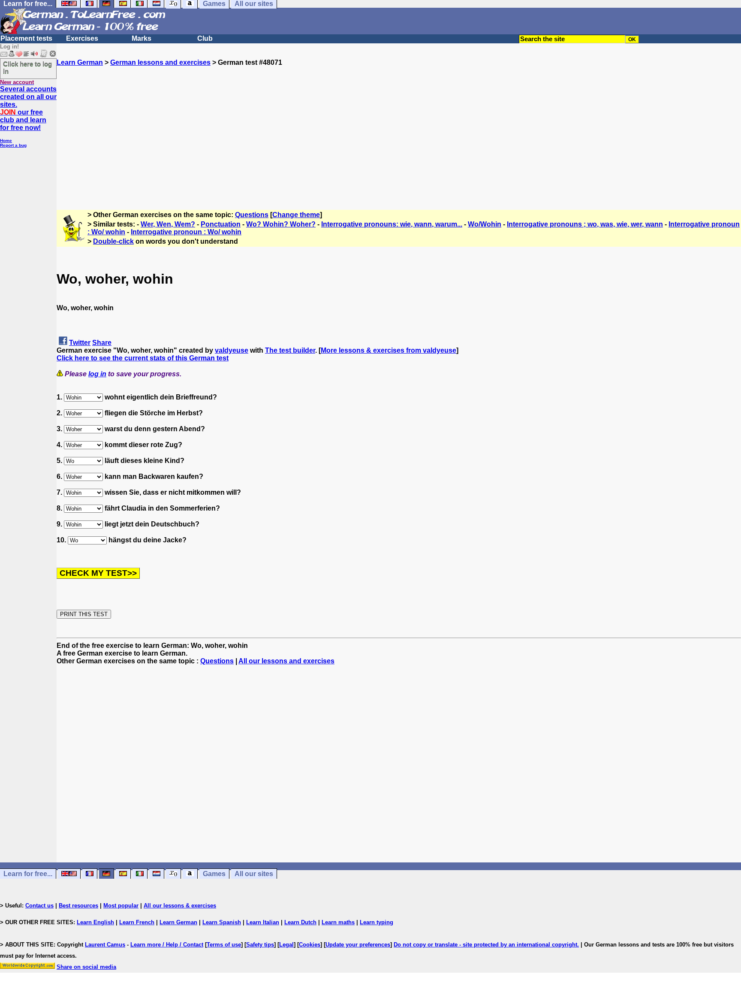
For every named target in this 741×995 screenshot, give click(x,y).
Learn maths (338, 922)
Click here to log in (27, 67)
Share (101, 342)
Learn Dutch (300, 922)
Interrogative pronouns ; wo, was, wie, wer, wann (585, 224)
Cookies (309, 944)
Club (205, 38)
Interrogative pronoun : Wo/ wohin (186, 232)
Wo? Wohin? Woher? (281, 224)
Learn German (80, 62)
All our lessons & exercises (180, 905)
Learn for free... (27, 873)
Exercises (82, 38)
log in (97, 374)
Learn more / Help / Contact (166, 944)
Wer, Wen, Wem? (168, 224)
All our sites (254, 873)
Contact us (39, 905)
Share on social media (86, 967)
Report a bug (13, 145)
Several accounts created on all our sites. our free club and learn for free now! (28, 108)
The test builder (290, 350)
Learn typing (376, 922)
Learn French (136, 922)
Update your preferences (357, 944)
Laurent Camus (105, 944)
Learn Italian (262, 922)
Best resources (78, 905)
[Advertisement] (399, 127)
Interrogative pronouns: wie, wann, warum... (391, 224)
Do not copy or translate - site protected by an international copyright (485, 944)
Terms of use (224, 944)
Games (214, 873)
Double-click (113, 241)
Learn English (95, 922)
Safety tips (260, 944)
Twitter (79, 342)
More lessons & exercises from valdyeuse (388, 350)
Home (6, 140)
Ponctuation (221, 224)
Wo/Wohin (484, 224)
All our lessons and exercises (286, 661)
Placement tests (26, 38)
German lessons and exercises (160, 62)
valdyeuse (231, 350)
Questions (251, 214)
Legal (286, 944)
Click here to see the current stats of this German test (143, 358)
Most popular (121, 905)
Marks (141, 38)
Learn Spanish (221, 922)
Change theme (296, 214)
